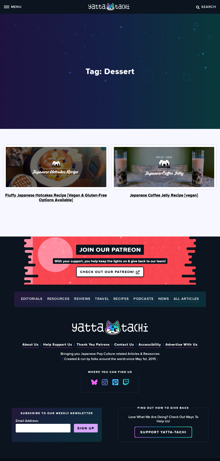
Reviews (82, 299)
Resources (58, 299)
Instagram (104, 382)
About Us (30, 344)
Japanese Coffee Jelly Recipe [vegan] (164, 195)
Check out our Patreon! (108, 271)
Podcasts (143, 299)
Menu (16, 6)
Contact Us (124, 344)
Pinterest (115, 382)
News (163, 299)
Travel (102, 299)
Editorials (32, 299)
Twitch (125, 382)
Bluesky (94, 382)
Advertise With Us (181, 344)
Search (208, 6)
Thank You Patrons (93, 344)
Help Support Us (57, 344)
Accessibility (150, 344)
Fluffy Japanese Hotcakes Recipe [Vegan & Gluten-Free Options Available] (56, 197)
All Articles (186, 299)
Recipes (121, 299)
